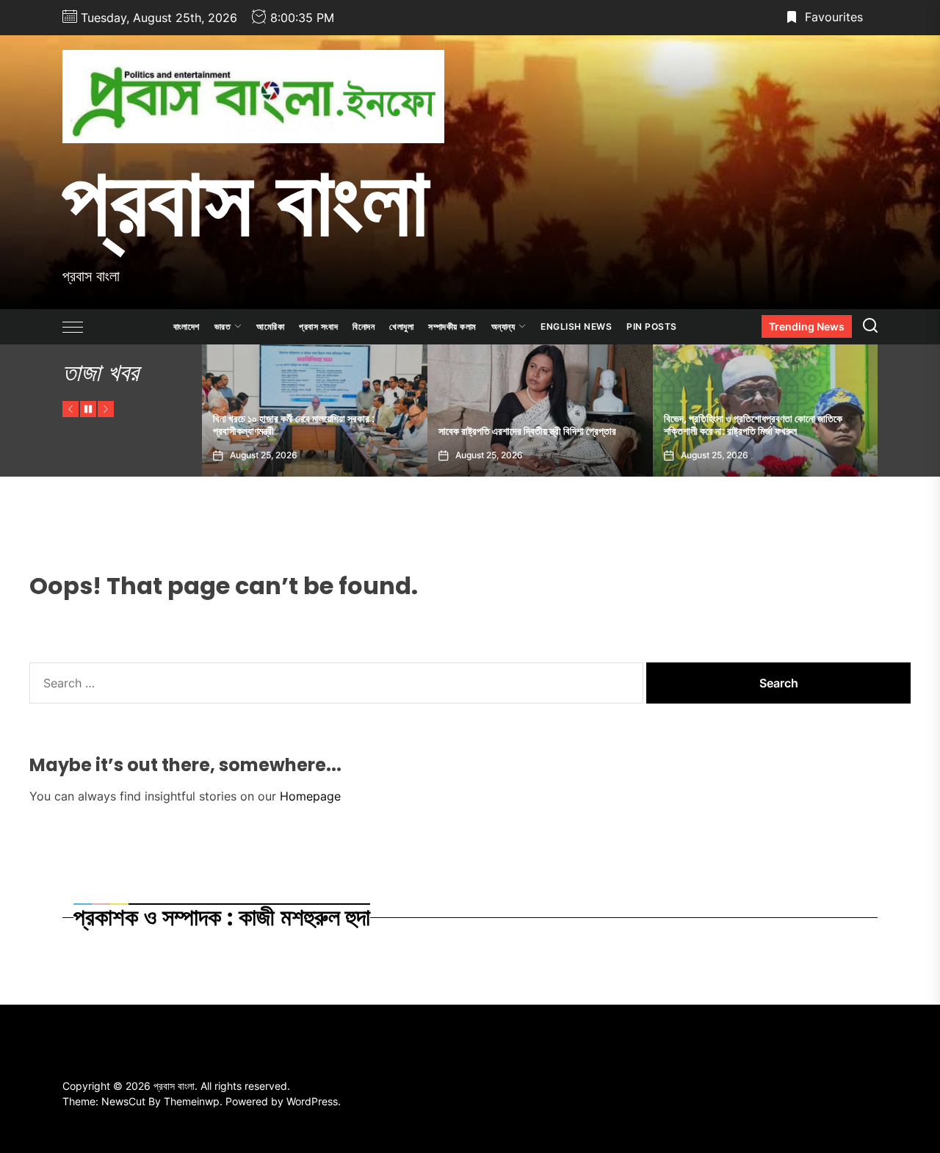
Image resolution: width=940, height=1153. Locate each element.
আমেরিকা (270, 326)
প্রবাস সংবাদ (318, 326)
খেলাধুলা (401, 326)
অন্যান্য (503, 326)
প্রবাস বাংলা (245, 200)
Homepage (310, 796)
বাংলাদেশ (186, 326)
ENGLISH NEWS (576, 326)
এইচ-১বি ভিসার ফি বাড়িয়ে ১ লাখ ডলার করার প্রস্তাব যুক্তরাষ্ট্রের (798, 424)
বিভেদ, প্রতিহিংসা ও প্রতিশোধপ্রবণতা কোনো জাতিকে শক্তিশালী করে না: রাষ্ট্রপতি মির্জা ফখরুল (572, 424)
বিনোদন (363, 326)
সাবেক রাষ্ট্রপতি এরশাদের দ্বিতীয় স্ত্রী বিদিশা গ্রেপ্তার (346, 431)
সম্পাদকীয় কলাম (452, 326)
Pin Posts (651, 326)
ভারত (222, 326)
